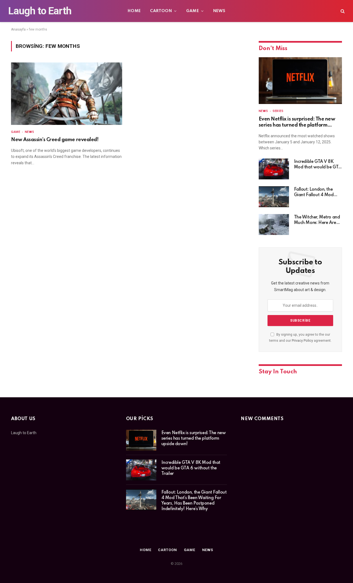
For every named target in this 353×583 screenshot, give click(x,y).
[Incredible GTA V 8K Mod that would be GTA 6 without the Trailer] (274, 168)
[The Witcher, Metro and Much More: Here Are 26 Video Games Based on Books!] (274, 224)
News (219, 11)
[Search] (342, 11)
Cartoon (161, 11)
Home (134, 11)
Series (277, 111)
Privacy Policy (302, 340)
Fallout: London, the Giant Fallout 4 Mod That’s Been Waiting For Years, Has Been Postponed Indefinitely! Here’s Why (317, 192)
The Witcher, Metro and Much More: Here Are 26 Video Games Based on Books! (317, 220)
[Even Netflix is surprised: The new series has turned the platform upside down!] (300, 80)
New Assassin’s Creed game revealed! (54, 139)
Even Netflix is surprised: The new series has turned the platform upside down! (297, 122)
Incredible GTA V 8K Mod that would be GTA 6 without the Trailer (317, 165)
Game (192, 11)
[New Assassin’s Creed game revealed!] (66, 93)
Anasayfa (18, 29)
